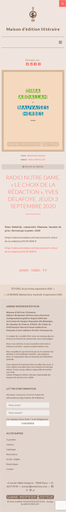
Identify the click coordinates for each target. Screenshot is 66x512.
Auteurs (10, 444)
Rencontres (11, 454)
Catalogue (11, 449)
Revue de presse (34, 167)
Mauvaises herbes (36, 155)
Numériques (12, 464)
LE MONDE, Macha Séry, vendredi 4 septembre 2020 (34, 294)
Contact (10, 469)
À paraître (11, 439)
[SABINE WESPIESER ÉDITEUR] (33, 20)
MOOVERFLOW (31, 504)
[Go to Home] (30, 498)
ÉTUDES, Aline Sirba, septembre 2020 (32, 288)
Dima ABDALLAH (36, 159)
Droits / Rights (13, 459)
